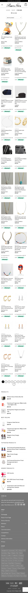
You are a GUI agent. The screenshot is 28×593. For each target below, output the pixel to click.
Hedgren (3, 105)
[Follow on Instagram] (18, 504)
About (3, 526)
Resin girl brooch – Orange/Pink (19, 279)
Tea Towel (16, 575)
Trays (21, 575)
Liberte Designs (5, 133)
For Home (20, 560)
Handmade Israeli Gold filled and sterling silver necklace (20, 38)
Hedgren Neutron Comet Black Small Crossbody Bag (21, 102)
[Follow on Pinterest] (24, 504)
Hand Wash (11, 563)
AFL (17, 550)
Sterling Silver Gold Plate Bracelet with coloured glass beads (21, 248)
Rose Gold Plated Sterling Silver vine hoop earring (7, 366)
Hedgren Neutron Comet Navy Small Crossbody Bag (7, 102)
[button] (2, 5)
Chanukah (21, 555)
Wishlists (3, 523)
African (20, 550)
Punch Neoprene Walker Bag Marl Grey (21, 159)
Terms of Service (5, 520)
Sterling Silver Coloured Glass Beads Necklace (7, 279)
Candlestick (14, 555)
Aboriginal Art (5, 550)
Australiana (4, 553)
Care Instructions (5, 529)
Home (8, 10)
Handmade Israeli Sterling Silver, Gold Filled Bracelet (6, 70)
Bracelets (4, 555)
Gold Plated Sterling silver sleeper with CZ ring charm (6, 337)
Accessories (12, 550)
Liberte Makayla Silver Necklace (6, 131)
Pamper (9, 568)
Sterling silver (4, 191)
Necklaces (4, 568)
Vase (25, 575)
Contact (3, 535)
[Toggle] (26, 523)
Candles (9, 555)
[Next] (14, 384)
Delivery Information (6, 538)
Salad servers (13, 570)
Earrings (21, 558)
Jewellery (12, 565)
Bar (17, 553)
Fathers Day (4, 560)
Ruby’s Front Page (6, 517)
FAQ (19, 588)
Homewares (18, 563)
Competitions (5, 532)
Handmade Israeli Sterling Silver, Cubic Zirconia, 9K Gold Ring (20, 70)
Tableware (4, 575)
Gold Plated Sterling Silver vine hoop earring (7, 307)
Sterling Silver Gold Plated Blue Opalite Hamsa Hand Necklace (20, 188)
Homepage (4, 514)
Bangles (13, 553)
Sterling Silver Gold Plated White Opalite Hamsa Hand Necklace (6, 218)
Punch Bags (4, 162)
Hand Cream (4, 563)
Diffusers (16, 558)
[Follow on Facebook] (15, 504)
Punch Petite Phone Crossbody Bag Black (6, 159)
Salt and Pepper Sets (6, 573)
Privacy (3, 541)
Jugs (22, 565)
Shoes (18, 573)
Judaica (17, 565)
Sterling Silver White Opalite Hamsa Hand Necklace (6, 188)
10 (24, 381)
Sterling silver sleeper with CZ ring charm (20, 307)
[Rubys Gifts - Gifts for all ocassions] (13, 4)
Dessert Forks (9, 558)
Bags (9, 553)
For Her (10, 560)
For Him (15, 560)
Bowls (21, 553)
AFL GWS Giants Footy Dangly (6, 37)
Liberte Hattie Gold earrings (19, 131)
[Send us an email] (21, 504)
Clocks (3, 558)
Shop (13, 10)
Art (24, 550)
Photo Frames (21, 568)
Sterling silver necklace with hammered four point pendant (20, 366)
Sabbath (7, 570)
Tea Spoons (10, 575)
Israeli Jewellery (19, 41)
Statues (22, 573)
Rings (3, 570)
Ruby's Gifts (4, 41)
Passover (15, 568)
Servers (14, 573)
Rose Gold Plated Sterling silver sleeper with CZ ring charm (20, 337)
